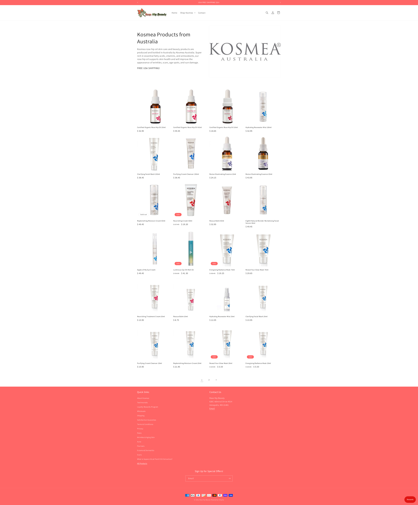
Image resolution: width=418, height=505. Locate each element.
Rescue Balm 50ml (216, 221)
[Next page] (216, 380)
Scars (139, 455)
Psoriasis (140, 446)
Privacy (140, 428)
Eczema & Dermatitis (145, 450)
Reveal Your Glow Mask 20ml (220, 363)
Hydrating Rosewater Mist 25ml (222, 316)
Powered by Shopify (217, 500)
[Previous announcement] (137, 2)
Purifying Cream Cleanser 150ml (186, 174)
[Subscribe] (229, 478)
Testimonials (142, 402)
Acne (139, 441)
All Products (142, 463)
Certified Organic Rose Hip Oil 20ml (151, 127)
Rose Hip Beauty (204, 500)
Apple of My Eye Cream (146, 270)
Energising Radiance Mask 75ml (222, 270)
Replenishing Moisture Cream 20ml (187, 363)
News (139, 433)
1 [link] (201, 379)
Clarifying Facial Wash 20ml (256, 316)
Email (212, 408)
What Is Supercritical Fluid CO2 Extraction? (154, 459)
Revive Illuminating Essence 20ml (259, 174)
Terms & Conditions (145, 424)
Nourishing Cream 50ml (182, 221)
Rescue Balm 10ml (180, 316)
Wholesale (141, 411)
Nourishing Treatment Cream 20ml (151, 316)
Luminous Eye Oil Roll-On (183, 270)
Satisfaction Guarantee (146, 420)
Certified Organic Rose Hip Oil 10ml (223, 127)
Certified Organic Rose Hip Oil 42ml (187, 127)
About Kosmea (143, 398)
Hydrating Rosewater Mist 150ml (259, 127)
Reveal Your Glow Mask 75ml (257, 270)
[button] (188, 13)
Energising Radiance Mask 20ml (258, 363)
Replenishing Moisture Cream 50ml (151, 221)
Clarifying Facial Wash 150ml (148, 174)
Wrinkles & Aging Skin (146, 437)
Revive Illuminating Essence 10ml (222, 174)
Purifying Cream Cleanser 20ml (149, 363)
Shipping (140, 415)
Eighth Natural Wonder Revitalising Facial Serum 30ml (262, 222)
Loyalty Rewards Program (147, 407)
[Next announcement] (280, 2)
